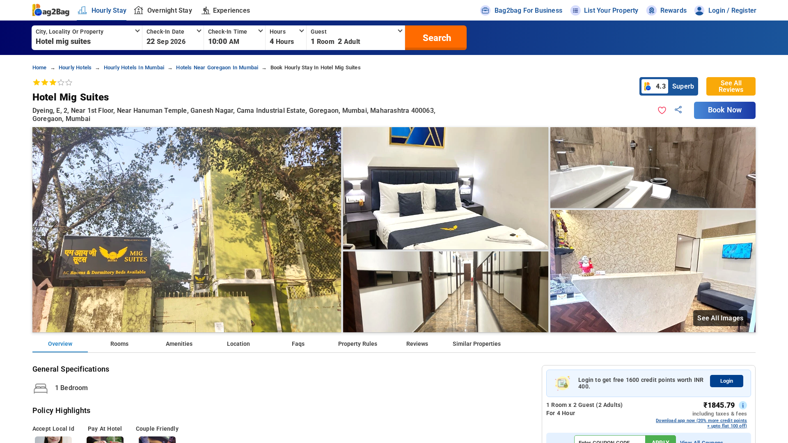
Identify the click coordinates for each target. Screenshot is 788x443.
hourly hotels (75, 67)
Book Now (725, 110)
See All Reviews (731, 86)
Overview (60, 343)
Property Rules (357, 343)
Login (726, 381)
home (39, 67)
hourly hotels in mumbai (134, 67)
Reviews (417, 343)
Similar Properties (477, 343)
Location (238, 343)
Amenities (179, 343)
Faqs (298, 343)
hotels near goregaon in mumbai (217, 67)
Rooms (119, 343)
